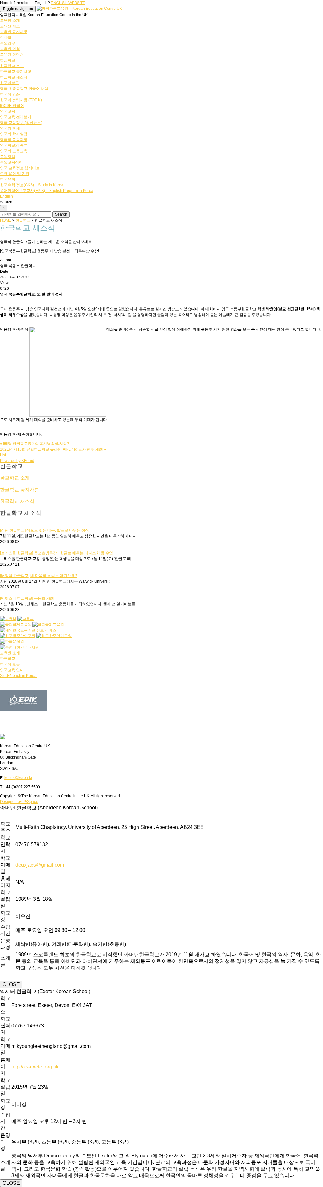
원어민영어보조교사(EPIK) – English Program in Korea (46, 191)
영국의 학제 (10, 128)
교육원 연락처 (12, 54)
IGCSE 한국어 (12, 105)
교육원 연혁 (10, 49)
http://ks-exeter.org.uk (35, 1066)
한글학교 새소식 (13, 77)
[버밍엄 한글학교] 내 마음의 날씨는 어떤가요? (38, 575)
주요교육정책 (11, 162)
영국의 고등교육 (13, 151)
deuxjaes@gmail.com (39, 865)
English (6, 196)
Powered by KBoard (17, 460)
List (3, 455)
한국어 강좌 (10, 94)
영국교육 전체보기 (15, 117)
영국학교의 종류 (13, 145)
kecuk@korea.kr (18, 778)
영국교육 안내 (12, 670)
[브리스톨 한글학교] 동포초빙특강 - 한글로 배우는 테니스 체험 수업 (56, 553)
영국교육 (7, 111)
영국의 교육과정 (13, 139)
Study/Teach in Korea (18, 675)
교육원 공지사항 (13, 32)
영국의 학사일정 (13, 134)
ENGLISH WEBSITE (68, 3)
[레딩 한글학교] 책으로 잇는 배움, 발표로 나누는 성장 (44, 530)
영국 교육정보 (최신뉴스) (21, 122)
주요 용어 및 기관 (14, 174)
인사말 (5, 37)
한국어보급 (9, 83)
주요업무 (7, 43)
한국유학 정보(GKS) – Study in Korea (31, 185)
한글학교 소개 (12, 66)
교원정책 (7, 156)
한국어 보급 (10, 664)
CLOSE (11, 984)
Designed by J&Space (19, 802)
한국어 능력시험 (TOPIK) (21, 100)
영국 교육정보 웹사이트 (20, 168)
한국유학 (7, 179)
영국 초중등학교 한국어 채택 (24, 88)
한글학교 (7, 60)
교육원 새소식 (12, 26)
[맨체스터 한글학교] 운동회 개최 (27, 598)
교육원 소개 (10, 20)
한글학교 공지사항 (15, 71)
